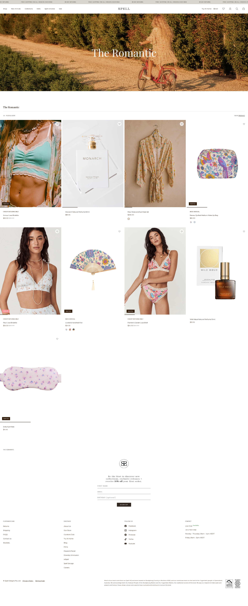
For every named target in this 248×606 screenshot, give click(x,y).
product (241, 115)
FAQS (5, 534)
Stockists (6, 543)
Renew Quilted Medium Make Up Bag (204, 215)
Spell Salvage (68, 563)
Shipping (6, 530)
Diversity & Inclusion (71, 555)
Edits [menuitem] (38, 9)
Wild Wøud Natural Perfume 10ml (202, 319)
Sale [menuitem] (60, 9)
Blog (65, 543)
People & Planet (70, 551)
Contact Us (7, 539)
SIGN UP (124, 505)
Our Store (67, 530)
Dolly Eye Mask (8, 427)
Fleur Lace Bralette (10, 323)
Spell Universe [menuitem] (50, 9)
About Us (67, 526)
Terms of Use (40, 581)
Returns (6, 526)
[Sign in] (230, 8)
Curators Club (69, 534)
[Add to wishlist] (57, 124)
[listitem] (124, 107)
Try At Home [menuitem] (206, 9)
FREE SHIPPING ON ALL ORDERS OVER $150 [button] (36, 2)
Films (66, 547)
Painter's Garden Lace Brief (138, 323)
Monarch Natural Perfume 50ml (77, 212)
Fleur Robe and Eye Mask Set (138, 212)
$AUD (216, 9)
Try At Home (68, 539)
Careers (66, 568)
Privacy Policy (28, 581)
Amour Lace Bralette (11, 215)
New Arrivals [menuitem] (16, 9)
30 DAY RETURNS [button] (70, 2)
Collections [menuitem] (29, 9)
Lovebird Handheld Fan (74, 323)
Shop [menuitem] (5, 9)
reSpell (66, 559)
